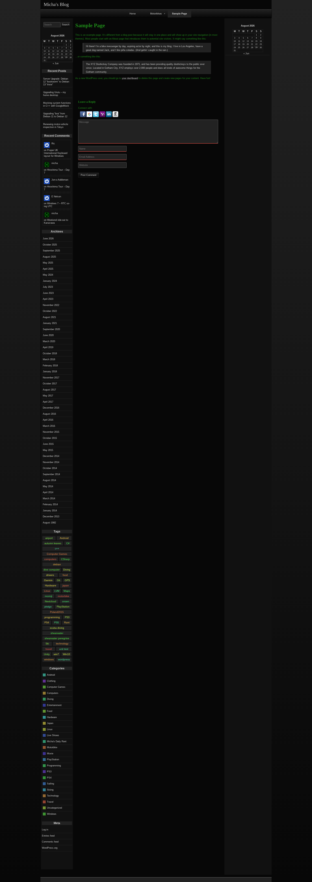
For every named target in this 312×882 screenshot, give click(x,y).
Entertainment (54, 705)
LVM (56, 590)
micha (54, 163)
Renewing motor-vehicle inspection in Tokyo (55, 125)
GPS (67, 580)
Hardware (50, 585)
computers (50, 559)
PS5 (56, 622)
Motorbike (52, 747)
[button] (83, 116)
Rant (67, 622)
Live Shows (53, 735)
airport (49, 538)
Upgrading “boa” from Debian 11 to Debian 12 (55, 115)
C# (68, 543)
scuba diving (57, 627)
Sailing (50, 783)
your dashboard (130, 78)
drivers (50, 575)
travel (49, 649)
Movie (50, 753)
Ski (47, 643)
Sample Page (179, 13)
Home (132, 13)
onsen (65, 601)
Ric (53, 143)
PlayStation (63, 606)
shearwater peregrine (57, 638)
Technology (53, 795)
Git (58, 580)
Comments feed (50, 841)
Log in (45, 829)
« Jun (246, 53)
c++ (57, 548)
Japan (50, 723)
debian (57, 564)
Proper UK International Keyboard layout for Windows (55, 153)
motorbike (63, 596)
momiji (48, 596)
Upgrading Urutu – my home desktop (54, 93)
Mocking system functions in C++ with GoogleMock (57, 104)
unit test (63, 649)
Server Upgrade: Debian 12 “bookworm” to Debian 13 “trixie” (56, 81)
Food (49, 711)
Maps (67, 590)
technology (62, 643)
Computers (52, 693)
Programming (54, 765)
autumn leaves (52, 543)
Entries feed (48, 835)
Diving (66, 569)
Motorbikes (156, 13)
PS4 (46, 622)
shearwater (57, 633)
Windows (51, 813)
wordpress (64, 659)
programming (52, 617)
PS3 (67, 617)
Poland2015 (57, 612)
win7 (56, 654)
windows (49, 659)
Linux (47, 590)
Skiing (50, 789)
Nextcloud (50, 601)
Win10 (66, 654)
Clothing (51, 680)
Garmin (48, 580)
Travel (50, 801)
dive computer (52, 569)
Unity (47, 654)
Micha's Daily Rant (56, 741)
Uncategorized (54, 807)
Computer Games (57, 553)
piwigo (48, 606)
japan (65, 585)
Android (64, 538)
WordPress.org (49, 847)
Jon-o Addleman (59, 179)
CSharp (65, 559)
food (65, 575)
